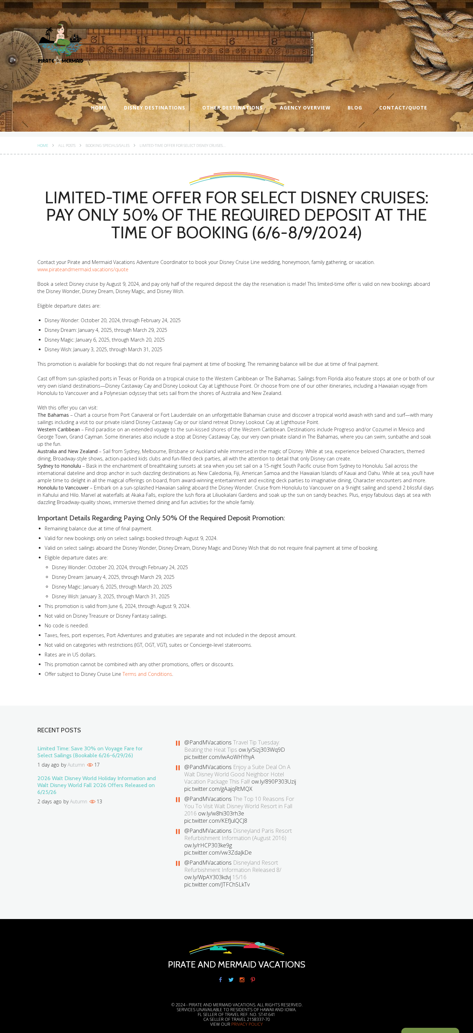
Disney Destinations (154, 107)
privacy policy (247, 1024)
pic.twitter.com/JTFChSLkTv (217, 884)
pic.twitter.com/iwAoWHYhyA (219, 757)
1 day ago (48, 764)
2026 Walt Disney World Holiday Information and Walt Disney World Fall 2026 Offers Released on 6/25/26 (96, 785)
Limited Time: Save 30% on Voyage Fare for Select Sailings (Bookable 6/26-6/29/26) (90, 752)
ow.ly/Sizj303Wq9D (262, 749)
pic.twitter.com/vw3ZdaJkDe (218, 852)
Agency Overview (305, 107)
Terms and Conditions (147, 674)
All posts (66, 145)
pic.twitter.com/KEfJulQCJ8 (215, 820)
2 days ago (49, 801)
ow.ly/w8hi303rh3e (221, 813)
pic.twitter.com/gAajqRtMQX (218, 789)
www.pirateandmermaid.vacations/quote (82, 269)
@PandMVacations (208, 742)
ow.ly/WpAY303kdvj (207, 877)
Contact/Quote (403, 107)
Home (99, 107)
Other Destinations (232, 107)
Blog (355, 107)
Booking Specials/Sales (108, 145)
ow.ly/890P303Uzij (273, 781)
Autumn (76, 764)
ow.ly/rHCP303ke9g (208, 845)
